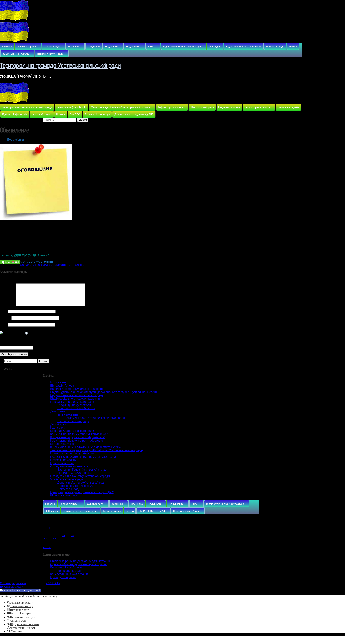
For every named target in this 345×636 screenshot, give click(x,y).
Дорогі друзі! (58, 424)
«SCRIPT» (53, 583)
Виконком (74, 46)
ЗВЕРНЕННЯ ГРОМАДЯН (17, 53)
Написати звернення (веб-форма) (73, 453)
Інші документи (68, 414)
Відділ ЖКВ (111, 46)
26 (54, 539)
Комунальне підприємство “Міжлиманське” (79, 434)
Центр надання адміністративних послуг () (82, 492)
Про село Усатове (62, 463)
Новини (60, 114)
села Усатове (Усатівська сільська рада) (83, 456)
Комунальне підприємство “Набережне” (77, 440)
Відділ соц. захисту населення (243, 46)
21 (63, 535)
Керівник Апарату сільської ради (72, 431)
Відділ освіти (133, 46)
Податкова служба (288, 107)
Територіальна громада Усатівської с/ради (27, 107)
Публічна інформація (14, 114)
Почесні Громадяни (63, 460)
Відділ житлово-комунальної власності (76, 389)
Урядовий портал (69, 570)
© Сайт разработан (13, 583)
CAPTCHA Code (45, 347)
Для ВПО (75, 114)
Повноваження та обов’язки (76, 408)
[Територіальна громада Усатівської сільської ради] (14, 19)
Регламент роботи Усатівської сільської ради (95, 418)
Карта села (57, 427)
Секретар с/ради (69, 489)
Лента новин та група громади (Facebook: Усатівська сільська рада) (96, 450)
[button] (20, 590)
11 (49, 531)
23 (73, 535)
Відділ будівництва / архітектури (182, 46)
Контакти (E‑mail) (62, 443)
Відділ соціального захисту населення (76, 398)
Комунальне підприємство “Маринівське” (77, 437)
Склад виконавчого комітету (69, 466)
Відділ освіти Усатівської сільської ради (76, 395)
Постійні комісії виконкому (75, 486)
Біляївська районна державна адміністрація (80, 561)
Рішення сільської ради (73, 421)
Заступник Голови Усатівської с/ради (82, 469)
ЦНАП (151, 46)
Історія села (58, 382)
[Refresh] (27, 333)
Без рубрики (15, 139)
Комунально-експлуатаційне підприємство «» (85, 447)
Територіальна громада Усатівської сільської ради (60, 65)
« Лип (47, 547)
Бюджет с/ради (275, 46)
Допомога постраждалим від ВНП (134, 114)
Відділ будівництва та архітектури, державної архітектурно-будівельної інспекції (104, 392)
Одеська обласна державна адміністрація (78, 564)
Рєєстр (293, 46)
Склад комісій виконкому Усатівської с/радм (80, 476)
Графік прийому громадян (75, 405)
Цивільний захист (41, 114)
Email (5, 318)
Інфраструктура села (170, 107)
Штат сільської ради (202, 107)
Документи (57, 411)
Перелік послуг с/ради (50, 53)
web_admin (44, 261)
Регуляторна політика (257, 107)
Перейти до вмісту (11, 586)
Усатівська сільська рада (67, 479)
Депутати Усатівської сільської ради (81, 482)
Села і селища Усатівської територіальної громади (121, 107)
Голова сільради (26, 46)
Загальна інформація (97, 114)
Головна (7, 46)
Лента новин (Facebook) (71, 107)
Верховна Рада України (66, 567)
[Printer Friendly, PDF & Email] (10, 262)
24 (45, 539)
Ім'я (3, 311)
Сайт (3, 324)
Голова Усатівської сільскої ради (72, 401)
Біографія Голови (62, 385)
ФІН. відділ (215, 46)
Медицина (94, 46)
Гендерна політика (229, 107)
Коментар (7, 305)
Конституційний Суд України (69, 574)
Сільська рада (52, 46)
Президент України (63, 577)
